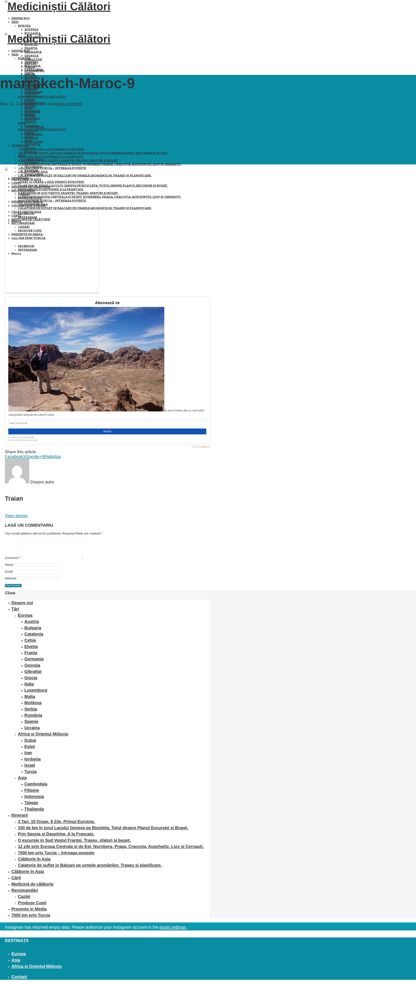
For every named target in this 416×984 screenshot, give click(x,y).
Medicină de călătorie (32, 884)
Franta (30, 48)
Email (9, 571)
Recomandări (24, 890)
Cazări (24, 896)
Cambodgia (34, 159)
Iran (28, 141)
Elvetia (31, 646)
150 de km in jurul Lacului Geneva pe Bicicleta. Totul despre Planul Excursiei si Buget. (93, 153)
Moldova (32, 111)
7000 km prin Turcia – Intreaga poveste (56, 852)
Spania (30, 122)
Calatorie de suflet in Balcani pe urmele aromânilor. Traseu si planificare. (90, 865)
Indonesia (33, 167)
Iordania (32, 144)
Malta (29, 107)
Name (9, 564)
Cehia (29, 73)
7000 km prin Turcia (30, 915)
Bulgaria (32, 66)
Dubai (29, 133)
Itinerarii (20, 146)
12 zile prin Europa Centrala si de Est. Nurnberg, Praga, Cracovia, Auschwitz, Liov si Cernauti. (99, 164)
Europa (24, 26)
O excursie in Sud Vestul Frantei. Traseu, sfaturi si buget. (68, 160)
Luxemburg (35, 690)
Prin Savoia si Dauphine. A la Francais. (51, 157)
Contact (19, 976)
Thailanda (33, 142)
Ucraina (31, 126)
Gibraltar (33, 59)
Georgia (31, 56)
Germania (33, 52)
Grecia (30, 96)
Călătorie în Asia (34, 859)
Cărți (16, 877)
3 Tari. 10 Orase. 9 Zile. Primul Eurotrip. (51, 149)
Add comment (69, 103)
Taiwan (31, 802)
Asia (21, 156)
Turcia (30, 152)
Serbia (29, 114)
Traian (31, 103)
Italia (29, 99)
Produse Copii (32, 902)
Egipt (29, 137)
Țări (15, 22)
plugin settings (173, 927)
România (32, 118)
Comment (12, 558)
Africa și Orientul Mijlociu (42, 97)
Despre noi (20, 18)
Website (10, 578)
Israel (29, 148)
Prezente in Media (29, 909)
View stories (16, 515)
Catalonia (33, 69)
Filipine (31, 163)
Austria (31, 29)
